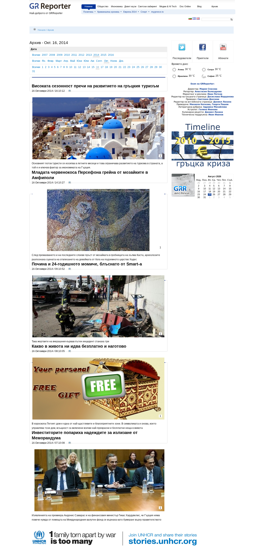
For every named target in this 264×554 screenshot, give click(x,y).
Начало (42, 30)
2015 (103, 54)
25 (138, 67)
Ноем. (113, 60)
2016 (111, 54)
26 (142, 67)
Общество (102, 6)
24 (133, 67)
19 (111, 67)
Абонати (223, 58)
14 (88, 67)
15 (93, 67)
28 (151, 67)
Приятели (203, 58)
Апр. (66, 60)
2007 (45, 54)
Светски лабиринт (147, 6)
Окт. (106, 60)
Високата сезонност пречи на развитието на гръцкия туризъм (95, 86)
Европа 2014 (130, 12)
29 (155, 67)
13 (84, 67)
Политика (88, 12)
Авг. (93, 60)
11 (75, 67)
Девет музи (130, 6)
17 (102, 67)
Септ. (99, 60)
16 (97, 67)
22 (124, 67)
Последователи (182, 58)
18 (106, 67)
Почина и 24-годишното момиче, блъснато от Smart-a (87, 264)
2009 (59, 54)
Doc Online (185, 6)
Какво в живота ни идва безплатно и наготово (79, 346)
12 (79, 67)
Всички (36, 54)
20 (115, 67)
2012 (81, 54)
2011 (74, 54)
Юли (86, 60)
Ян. (44, 60)
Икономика (117, 6)
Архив (214, 6)
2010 (67, 54)
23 (128, 67)
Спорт (144, 12)
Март (59, 60)
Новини (88, 6)
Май (72, 60)
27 (146, 67)
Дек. (121, 60)
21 (120, 67)
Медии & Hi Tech (168, 6)
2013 (89, 54)
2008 (52, 54)
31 (33, 71)
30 (160, 67)
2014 (96, 54)
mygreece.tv (157, 12)
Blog (199, 6)
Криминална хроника (108, 12)
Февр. (50, 60)
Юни (79, 60)
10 (70, 67)
